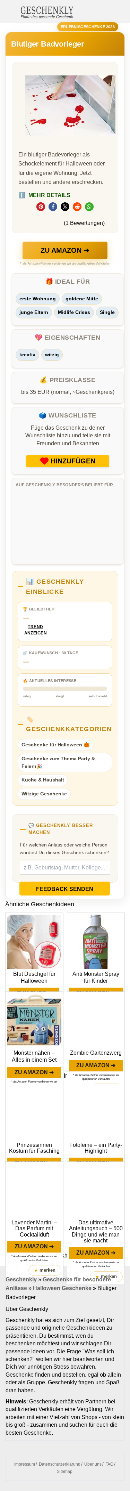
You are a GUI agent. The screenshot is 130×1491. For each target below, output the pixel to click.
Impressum (24, 1464)
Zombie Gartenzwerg (96, 1053)
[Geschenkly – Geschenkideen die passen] (47, 12)
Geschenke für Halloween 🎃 (55, 744)
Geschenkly (21, 1279)
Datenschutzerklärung (59, 1464)
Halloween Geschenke (62, 1288)
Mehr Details (44, 195)
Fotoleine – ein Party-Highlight (95, 1148)
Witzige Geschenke (44, 793)
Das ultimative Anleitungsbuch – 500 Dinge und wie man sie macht (96, 1231)
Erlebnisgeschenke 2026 (88, 27)
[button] (40, 206)
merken (44, 1270)
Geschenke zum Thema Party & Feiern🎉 (58, 762)
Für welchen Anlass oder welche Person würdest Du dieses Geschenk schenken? (64, 848)
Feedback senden (64, 889)
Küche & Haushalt (42, 780)
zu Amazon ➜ (65, 250)
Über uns (93, 1464)
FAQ (109, 1464)
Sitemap (64, 1471)
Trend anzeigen (35, 630)
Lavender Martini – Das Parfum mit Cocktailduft (34, 1228)
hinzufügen (73, 461)
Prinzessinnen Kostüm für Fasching (34, 1148)
